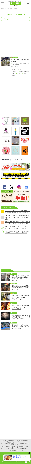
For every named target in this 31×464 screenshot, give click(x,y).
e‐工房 (13, 69)
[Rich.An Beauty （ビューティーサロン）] (15, 154)
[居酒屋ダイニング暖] (25, 154)
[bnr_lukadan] (6, 144)
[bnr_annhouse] (15, 124)
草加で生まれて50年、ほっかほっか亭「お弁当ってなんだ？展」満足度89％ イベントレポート (21, 277)
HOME (2, 8)
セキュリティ (20, 69)
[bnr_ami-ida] (6, 134)
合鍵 (21, 71)
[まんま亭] (25, 134)
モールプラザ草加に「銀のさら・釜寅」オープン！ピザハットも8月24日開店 (17, 227)
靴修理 (15, 8)
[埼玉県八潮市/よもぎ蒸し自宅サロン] (6, 154)
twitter (12, 187)
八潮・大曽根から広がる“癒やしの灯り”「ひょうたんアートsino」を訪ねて (21, 307)
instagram (19, 187)
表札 (13, 73)
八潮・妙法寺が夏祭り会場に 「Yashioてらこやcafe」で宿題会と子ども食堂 (21, 297)
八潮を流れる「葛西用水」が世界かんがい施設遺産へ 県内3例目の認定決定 (17, 232)
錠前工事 (18, 73)
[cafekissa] (15, 134)
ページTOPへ (29, 462)
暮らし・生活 (15, 63)
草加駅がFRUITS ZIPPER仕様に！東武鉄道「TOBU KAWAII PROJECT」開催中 (17, 222)
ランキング (28, 3)
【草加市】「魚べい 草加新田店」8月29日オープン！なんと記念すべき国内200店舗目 (17, 217)
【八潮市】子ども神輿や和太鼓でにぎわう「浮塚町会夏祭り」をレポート (20, 326)
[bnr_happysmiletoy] (25, 144)
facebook (4, 187)
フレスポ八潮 (14, 71)
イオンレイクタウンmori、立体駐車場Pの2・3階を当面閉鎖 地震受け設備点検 (17, 211)
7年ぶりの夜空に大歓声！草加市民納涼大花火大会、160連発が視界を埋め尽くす (21, 316)
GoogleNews (26, 187)
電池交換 (24, 73)
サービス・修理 (23, 63)
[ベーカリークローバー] (25, 124)
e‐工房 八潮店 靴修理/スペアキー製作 (20, 60)
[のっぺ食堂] (15, 144)
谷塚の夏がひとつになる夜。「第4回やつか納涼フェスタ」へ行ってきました (21, 287)
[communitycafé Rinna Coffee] (6, 124)
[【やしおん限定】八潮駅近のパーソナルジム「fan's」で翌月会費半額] (15, 202)
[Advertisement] (15, 38)
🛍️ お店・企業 (8, 8)
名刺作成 (26, 71)
